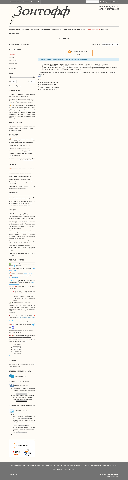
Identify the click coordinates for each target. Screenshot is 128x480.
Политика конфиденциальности (64, 469)
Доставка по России (18, 465)
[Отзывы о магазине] (11, 376)
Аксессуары (14, 33)
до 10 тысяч (13, 60)
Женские (34, 30)
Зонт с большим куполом (49, 89)
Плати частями (15, 2)
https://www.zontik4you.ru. (21, 96)
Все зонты (43, 80)
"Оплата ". (41, 74)
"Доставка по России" (49, 69)
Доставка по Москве (33, 465)
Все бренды (14, 30)
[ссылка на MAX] (13, 327)
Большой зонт (70, 30)
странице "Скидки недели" (26, 214)
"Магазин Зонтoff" (112, 475)
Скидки (104, 30)
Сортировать (96, 44)
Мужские (45, 30)
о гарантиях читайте (21, 205)
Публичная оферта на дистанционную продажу (100, 465)
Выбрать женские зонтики (49, 82)
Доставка (26, 2)
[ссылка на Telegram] (33, 324)
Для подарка (93, 30)
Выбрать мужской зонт (48, 85)
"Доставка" (105, 64)
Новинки (25, 30)
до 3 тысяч (12, 54)
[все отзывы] (21, 448)
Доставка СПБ (47, 465)
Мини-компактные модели (49, 87)
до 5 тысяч (12, 57)
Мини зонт (81, 30)
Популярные (56, 30)
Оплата (33, 2)
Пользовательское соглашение (71, 465)
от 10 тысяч (13, 64)
